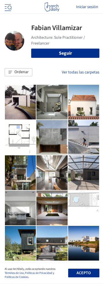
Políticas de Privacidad (38, 273)
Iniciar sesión (87, 7)
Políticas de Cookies (16, 277)
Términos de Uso (14, 273)
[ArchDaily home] (51, 7)
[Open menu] (7, 7)
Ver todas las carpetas (80, 72)
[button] (18, 72)
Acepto (84, 273)
